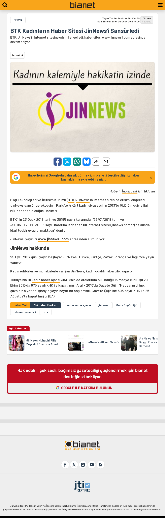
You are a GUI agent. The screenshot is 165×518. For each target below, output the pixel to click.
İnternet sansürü (25, 312)
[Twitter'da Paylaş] (67, 162)
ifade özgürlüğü (126, 305)
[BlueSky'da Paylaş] (86, 162)
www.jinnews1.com (53, 239)
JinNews (83, 200)
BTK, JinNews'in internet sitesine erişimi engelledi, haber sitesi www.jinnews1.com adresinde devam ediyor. (77, 39)
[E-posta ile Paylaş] (106, 162)
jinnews (103, 305)
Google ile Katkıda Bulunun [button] (86, 388)
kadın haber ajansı (46, 279)
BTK (71, 200)
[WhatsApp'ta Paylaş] (77, 162)
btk (45, 312)
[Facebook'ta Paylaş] (58, 162)
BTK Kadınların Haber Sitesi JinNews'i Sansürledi (74, 30)
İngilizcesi (129, 191)
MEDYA (18, 20)
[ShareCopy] (96, 162)
